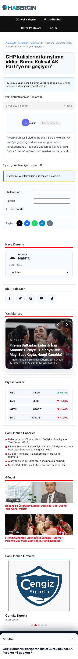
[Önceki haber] (58, 324)
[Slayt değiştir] (32, 625)
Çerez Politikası (31, 28)
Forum (53, 28)
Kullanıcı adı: (14, 192)
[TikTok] (52, 298)
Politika (34, 42)
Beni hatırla (16, 209)
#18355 (68, 105)
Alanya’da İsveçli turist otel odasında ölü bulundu (36, 460)
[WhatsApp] (35, 223)
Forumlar (23, 42)
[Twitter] (19, 223)
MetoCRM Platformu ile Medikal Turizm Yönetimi (36, 465)
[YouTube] (41, 298)
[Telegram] (42, 223)
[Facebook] (27, 223)
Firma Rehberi (53, 19)
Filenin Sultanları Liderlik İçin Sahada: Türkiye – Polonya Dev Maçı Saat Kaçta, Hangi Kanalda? (40, 448)
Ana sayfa (10, 42)
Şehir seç (15, 264)
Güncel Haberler (26, 19)
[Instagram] (31, 298)
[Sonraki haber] (66, 324)
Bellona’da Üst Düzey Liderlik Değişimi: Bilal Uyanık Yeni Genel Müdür (37, 441)
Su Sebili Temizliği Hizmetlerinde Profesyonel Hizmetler (34, 455)
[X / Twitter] (20, 298)
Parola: (10, 200)
